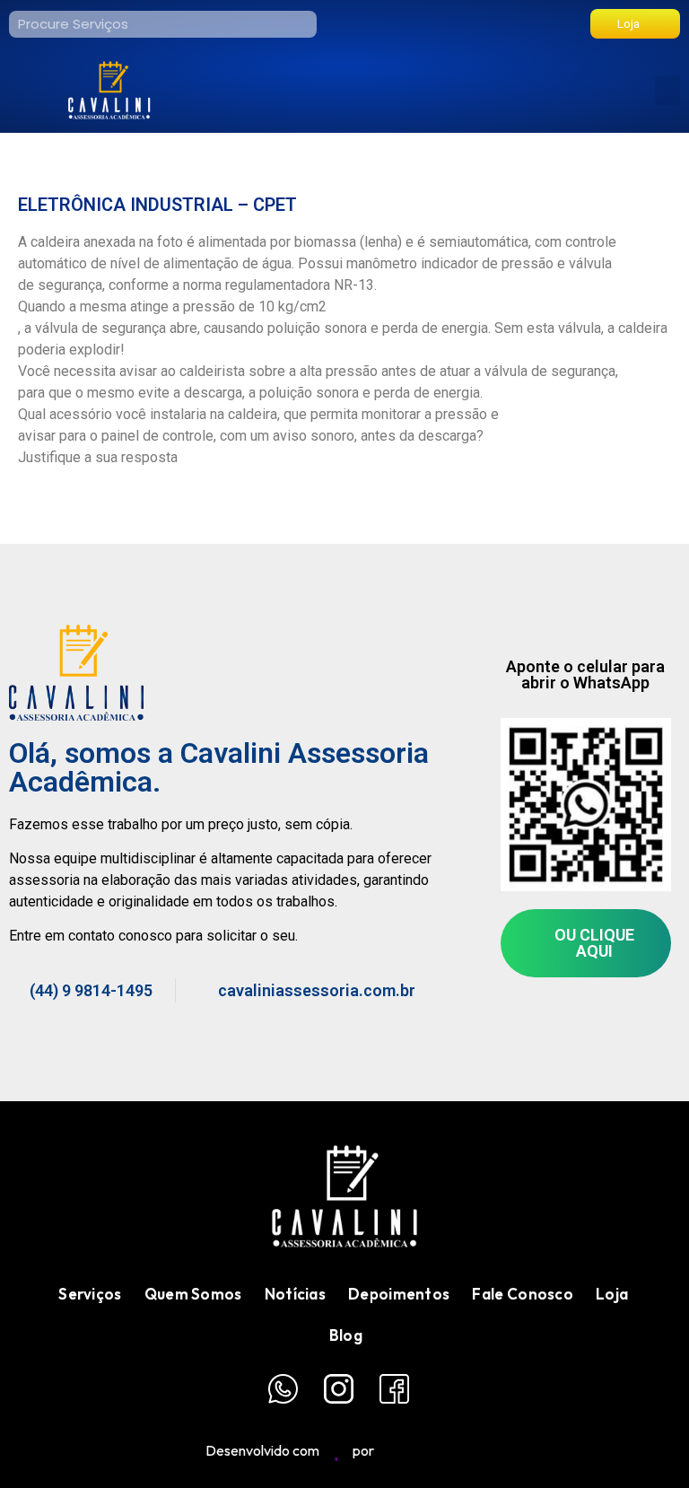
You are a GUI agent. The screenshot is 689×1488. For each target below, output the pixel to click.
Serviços (89, 1293)
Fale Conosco (522, 1293)
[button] (667, 90)
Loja (612, 1293)
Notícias (295, 1293)
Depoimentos (398, 1293)
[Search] (303, 24)
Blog (345, 1335)
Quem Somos (193, 1293)
